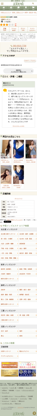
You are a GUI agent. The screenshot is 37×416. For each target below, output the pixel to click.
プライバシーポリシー (28, 390)
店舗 (8, 220)
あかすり (14, 401)
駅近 (30, 398)
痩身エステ (22, 401)
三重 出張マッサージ (7, 320)
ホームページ (18, 198)
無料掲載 (11, 390)
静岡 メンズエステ (8, 285)
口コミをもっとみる (18, 126)
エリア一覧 (13, 388)
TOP (4, 9)
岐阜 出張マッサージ (7, 278)
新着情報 (21, 388)
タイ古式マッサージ (7, 396)
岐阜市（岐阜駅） (6, 269)
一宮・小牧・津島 (6, 253)
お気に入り (26, 9)
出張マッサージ (6, 351)
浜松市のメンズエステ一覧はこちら (18, 70)
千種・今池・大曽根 (7, 248)
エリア (11, 9)
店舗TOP (4, 29)
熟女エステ (18, 403)
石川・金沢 (4, 331)
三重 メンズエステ (8, 311)
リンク (18, 390)
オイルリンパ (5, 401)
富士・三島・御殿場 (7, 299)
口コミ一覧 (29, 388)
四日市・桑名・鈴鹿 (7, 315)
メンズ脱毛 (5, 398)
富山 (2, 336)
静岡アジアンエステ (16, 220)
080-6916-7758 (19, 46)
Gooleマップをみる (29, 60)
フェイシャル (13, 398)
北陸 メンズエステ (8, 327)
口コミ (18, 9)
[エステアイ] (18, 415)
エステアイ (5, 388)
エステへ (32, 29)
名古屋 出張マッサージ (8, 234)
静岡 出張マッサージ (7, 304)
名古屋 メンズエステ (9, 229)
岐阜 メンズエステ (8, 265)
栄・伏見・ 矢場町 (6, 239)
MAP (14, 29)
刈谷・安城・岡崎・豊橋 (8, 258)
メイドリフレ (23, 398)
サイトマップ (5, 392)
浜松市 (3, 289)
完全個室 (30, 396)
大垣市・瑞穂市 (6, 274)
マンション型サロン (20, 396)
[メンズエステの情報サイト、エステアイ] (18, 5)
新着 (33, 9)
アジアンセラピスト (7, 356)
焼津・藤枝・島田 (6, 294)
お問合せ (4, 390)
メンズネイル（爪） (7, 403)
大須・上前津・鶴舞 (7, 243)
